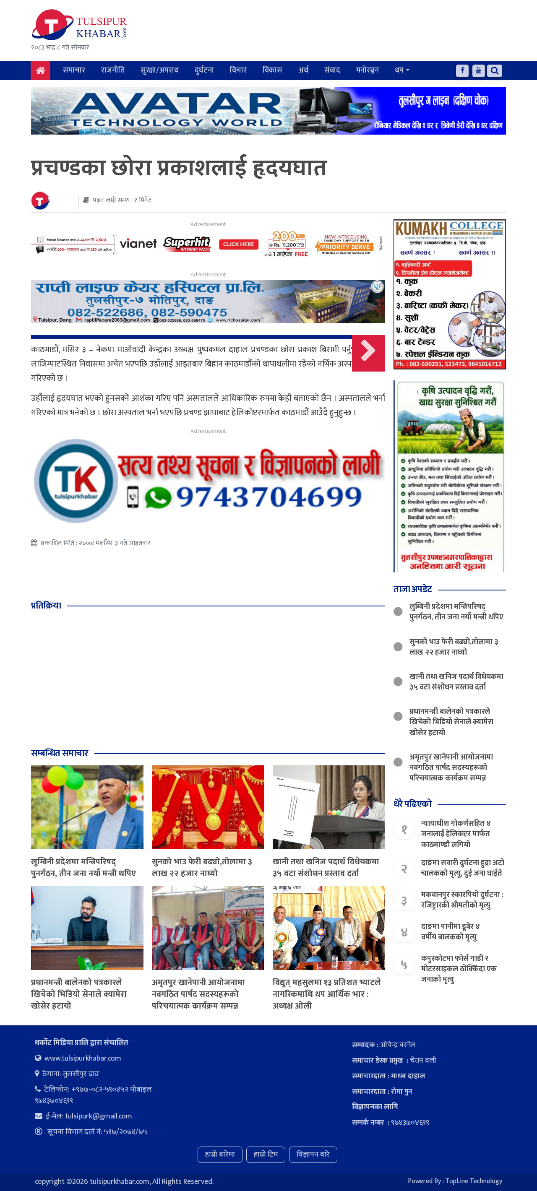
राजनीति (113, 70)
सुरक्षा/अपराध (160, 70)
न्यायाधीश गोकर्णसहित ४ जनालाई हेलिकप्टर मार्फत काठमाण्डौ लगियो (456, 834)
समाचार (74, 70)
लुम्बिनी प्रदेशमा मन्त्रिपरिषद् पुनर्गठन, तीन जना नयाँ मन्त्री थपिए (83, 868)
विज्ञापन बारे (313, 1154)
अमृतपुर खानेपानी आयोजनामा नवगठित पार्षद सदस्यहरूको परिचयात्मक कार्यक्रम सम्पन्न (198, 994)
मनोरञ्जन (367, 70)
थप (399, 70)
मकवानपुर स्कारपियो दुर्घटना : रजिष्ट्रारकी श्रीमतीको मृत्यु (462, 900)
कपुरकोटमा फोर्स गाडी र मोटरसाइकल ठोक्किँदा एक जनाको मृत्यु (459, 969)
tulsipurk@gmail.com (98, 1116)
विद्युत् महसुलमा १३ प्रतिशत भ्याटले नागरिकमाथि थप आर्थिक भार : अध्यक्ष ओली (327, 994)
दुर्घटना (204, 70)
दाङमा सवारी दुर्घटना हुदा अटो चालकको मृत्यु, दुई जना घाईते (462, 868)
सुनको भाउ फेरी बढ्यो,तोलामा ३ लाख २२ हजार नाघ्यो (202, 868)
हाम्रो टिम (266, 1154)
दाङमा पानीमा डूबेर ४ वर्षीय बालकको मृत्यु (450, 932)
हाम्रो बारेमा (220, 1154)
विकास (272, 70)
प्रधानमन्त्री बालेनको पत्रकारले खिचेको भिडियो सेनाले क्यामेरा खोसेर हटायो (79, 994)
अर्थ (303, 70)
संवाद (332, 70)
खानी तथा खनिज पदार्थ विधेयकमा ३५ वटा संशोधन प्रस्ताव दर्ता (326, 868)
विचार (238, 70)
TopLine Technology (474, 1181)
